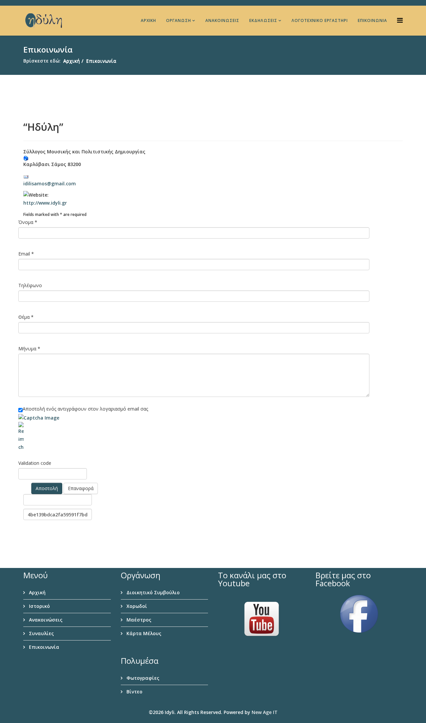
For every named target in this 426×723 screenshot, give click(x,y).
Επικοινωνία (372, 20)
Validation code (34, 463)
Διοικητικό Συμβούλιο (152, 592)
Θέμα (26, 317)
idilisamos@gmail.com (49, 183)
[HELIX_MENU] (400, 20)
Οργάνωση (178, 20)
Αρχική (148, 20)
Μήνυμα (29, 348)
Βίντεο (133, 691)
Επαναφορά (81, 488)
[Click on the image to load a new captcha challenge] (39, 418)
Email (26, 254)
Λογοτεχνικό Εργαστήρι (320, 20)
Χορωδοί (136, 606)
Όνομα (27, 222)
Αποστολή (47, 488)
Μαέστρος (138, 620)
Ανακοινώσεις (222, 20)
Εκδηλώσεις (263, 20)
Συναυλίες (41, 633)
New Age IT (265, 712)
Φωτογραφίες (142, 678)
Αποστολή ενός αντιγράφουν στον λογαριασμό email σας (85, 409)
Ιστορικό (39, 606)
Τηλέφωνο (30, 285)
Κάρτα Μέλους (143, 633)
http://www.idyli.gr (45, 203)
